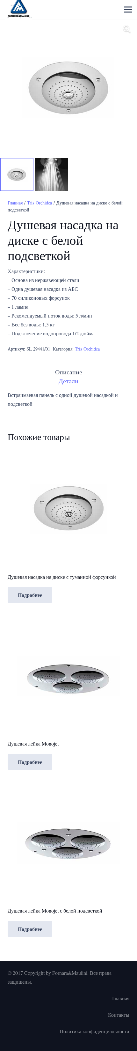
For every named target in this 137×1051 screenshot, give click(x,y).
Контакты (118, 1014)
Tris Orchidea (39, 203)
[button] (127, 29)
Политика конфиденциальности (94, 1031)
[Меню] (128, 9)
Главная (15, 203)
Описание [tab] (68, 372)
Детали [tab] (68, 381)
